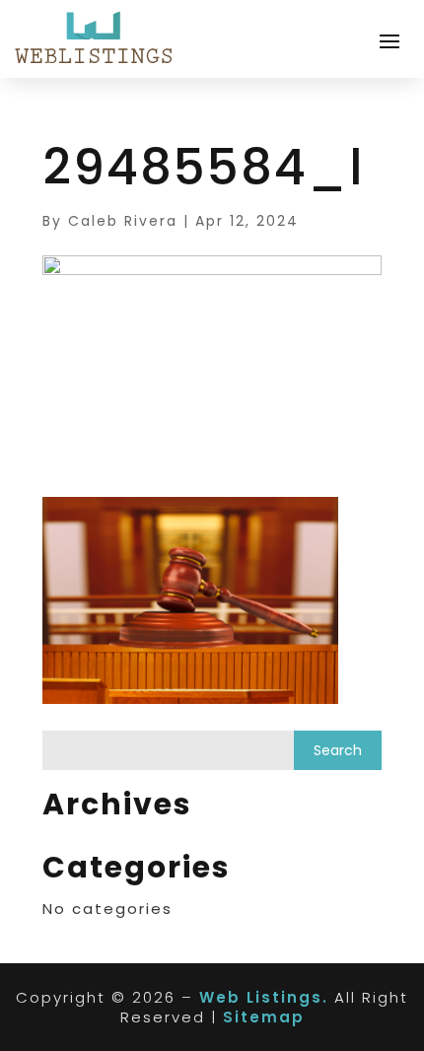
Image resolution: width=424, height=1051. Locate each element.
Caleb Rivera (122, 221)
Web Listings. (263, 997)
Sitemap (264, 1017)
